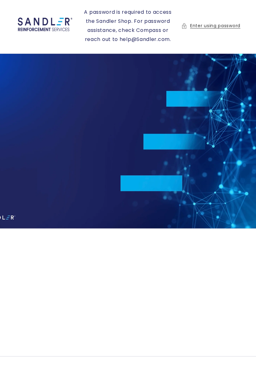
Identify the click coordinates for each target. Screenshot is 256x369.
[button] (210, 26)
